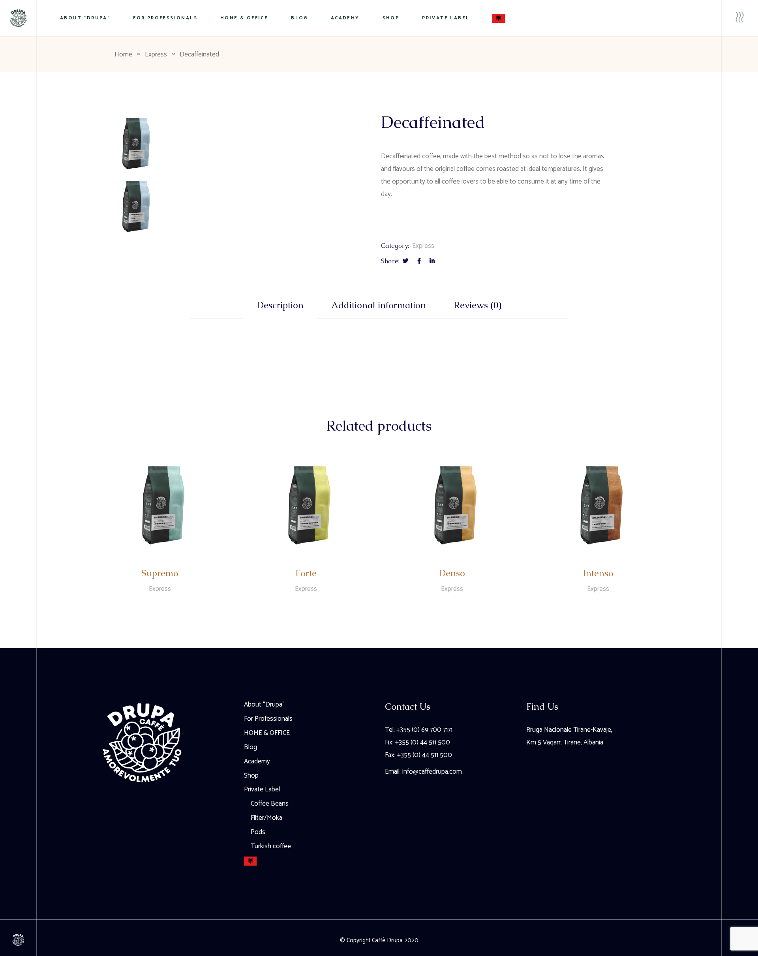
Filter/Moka (266, 817)
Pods (258, 832)
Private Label (262, 789)
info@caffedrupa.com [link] (432, 771)
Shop (251, 775)
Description (280, 305)
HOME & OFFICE (267, 733)
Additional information (378, 305)
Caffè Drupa (387, 940)
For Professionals (268, 718)
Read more (160, 612)
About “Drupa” (264, 704)
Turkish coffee (271, 846)
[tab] (280, 309)
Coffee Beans (270, 803)
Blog (250, 747)
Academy (257, 761)
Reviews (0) (477, 305)
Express (423, 245)
